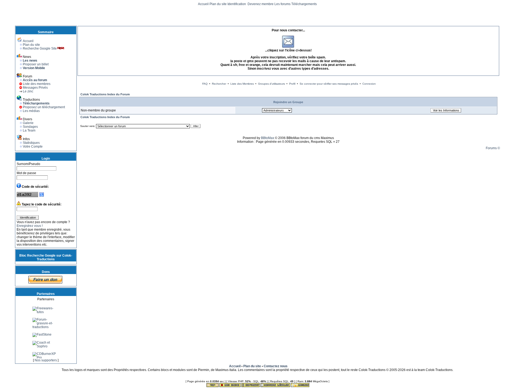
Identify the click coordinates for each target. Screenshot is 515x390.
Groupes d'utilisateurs (271, 83)
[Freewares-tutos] (45, 315)
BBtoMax (267, 138)
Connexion (369, 83)
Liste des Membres (242, 83)
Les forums (282, 4)
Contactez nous (276, 366)
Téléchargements (304, 4)
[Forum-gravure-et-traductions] (45, 330)
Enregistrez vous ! (30, 226)
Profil (292, 83)
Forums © (493, 148)
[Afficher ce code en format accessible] (41, 196)
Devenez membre (261, 4)
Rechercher (219, 83)
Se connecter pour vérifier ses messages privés (329, 83)
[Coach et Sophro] (45, 349)
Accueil (203, 4)
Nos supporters (46, 360)
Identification (237, 4)
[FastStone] (42, 338)
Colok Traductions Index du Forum (105, 94)
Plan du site (218, 4)
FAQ (205, 83)
